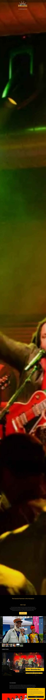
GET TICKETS (23, 613)
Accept (36, 696)
